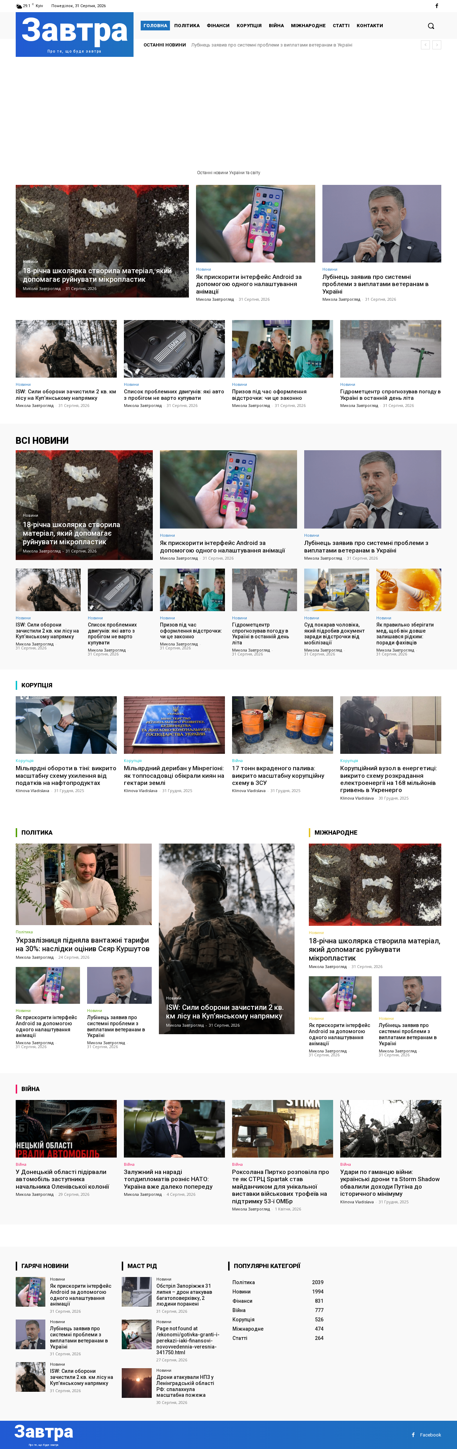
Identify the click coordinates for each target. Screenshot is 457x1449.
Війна (237, 760)
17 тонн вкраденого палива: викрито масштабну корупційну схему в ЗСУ (278, 775)
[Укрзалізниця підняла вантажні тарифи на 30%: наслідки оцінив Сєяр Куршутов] (84, 884)
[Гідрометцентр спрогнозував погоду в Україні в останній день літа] (390, 349)
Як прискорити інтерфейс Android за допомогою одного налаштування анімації (249, 284)
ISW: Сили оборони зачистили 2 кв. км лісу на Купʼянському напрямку (266, 45)
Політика (24, 932)
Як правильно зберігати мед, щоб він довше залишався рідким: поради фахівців (405, 633)
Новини (30, 261)
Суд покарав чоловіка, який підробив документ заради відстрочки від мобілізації (334, 633)
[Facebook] (436, 5)
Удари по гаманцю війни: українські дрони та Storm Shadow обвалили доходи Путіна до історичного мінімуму (390, 1182)
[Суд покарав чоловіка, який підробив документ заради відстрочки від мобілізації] (336, 590)
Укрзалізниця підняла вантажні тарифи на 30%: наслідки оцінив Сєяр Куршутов (83, 944)
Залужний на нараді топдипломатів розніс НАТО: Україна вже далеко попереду (168, 1179)
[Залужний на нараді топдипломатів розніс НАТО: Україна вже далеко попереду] (174, 1129)
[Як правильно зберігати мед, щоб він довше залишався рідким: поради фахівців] (408, 590)
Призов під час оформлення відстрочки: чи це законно (269, 394)
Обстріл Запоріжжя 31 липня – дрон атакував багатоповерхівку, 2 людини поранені (184, 1295)
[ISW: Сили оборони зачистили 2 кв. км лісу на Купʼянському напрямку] (66, 349)
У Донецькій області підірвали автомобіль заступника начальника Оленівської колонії (62, 1179)
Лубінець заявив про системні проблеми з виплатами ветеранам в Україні (375, 284)
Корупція (25, 760)
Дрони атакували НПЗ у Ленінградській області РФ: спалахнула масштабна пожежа (185, 1386)
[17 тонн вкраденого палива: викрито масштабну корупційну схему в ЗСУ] (282, 725)
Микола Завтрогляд (215, 299)
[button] (431, 25)
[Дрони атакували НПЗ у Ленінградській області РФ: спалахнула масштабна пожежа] (136, 1383)
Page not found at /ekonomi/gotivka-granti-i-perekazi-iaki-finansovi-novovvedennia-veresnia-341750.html (188, 1340)
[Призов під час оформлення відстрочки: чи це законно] (282, 349)
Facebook (430, 1435)
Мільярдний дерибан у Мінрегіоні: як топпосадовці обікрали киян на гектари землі (174, 775)
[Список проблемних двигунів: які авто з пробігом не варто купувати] (174, 349)
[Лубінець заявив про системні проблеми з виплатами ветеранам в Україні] (382, 223)
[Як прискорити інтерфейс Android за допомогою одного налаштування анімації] (255, 223)
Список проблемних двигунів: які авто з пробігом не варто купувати (174, 394)
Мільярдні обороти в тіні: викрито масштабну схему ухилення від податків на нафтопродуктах (66, 775)
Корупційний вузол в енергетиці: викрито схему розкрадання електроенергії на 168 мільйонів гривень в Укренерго (388, 779)
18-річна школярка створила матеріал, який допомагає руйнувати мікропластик (374, 949)
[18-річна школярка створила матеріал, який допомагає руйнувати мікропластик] (102, 241)
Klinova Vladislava (32, 790)
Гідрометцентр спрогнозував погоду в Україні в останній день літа (390, 394)
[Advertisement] (228, 110)
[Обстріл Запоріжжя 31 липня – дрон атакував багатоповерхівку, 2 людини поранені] (136, 1292)
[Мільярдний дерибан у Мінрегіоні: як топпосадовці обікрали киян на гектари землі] (174, 725)
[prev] (425, 44)
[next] (436, 44)
